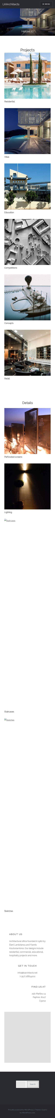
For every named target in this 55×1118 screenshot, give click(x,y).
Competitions (10, 268)
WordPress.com (28, 1113)
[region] (27, 1037)
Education (9, 212)
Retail (7, 378)
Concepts (9, 323)
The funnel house (27, 31)
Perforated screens (13, 457)
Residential (9, 101)
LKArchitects (11, 4)
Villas (6, 157)
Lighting (8, 512)
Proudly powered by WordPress (21, 1110)
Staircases (9, 711)
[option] (27, 22)
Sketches (8, 911)
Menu (47, 4)
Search (33, 1084)
